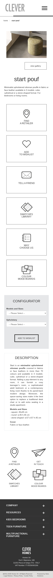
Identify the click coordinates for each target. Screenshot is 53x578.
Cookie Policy (28, 576)
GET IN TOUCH (39, 463)
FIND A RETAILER (14, 463)
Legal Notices (8, 576)
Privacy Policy (18, 576)
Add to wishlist (26, 338)
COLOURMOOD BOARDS (38, 484)
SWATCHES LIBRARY (14, 484)
